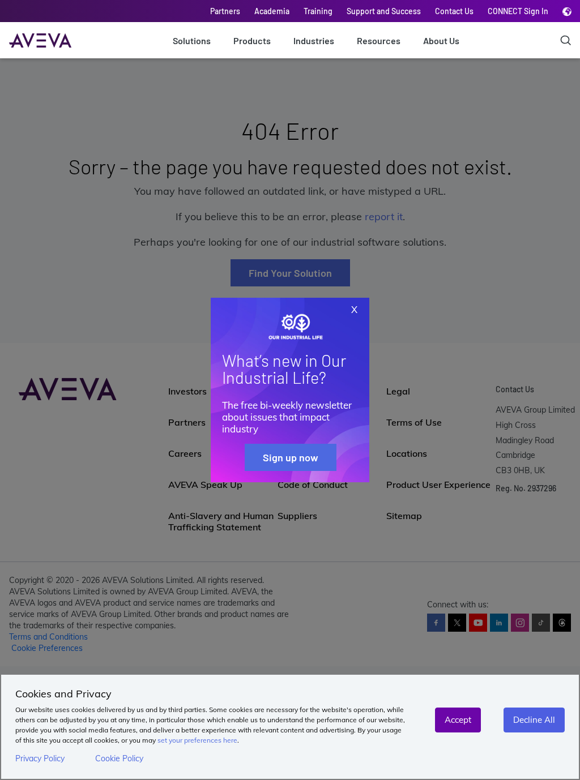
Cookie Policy (119, 758)
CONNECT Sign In (518, 11)
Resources (378, 40)
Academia (271, 11)
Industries (313, 40)
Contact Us (454, 11)
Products (252, 40)
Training (318, 11)
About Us (441, 40)
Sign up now (290, 457)
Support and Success (384, 11)
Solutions (192, 40)
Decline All (534, 719)
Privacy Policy (40, 758)
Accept (458, 719)
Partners (225, 11)
